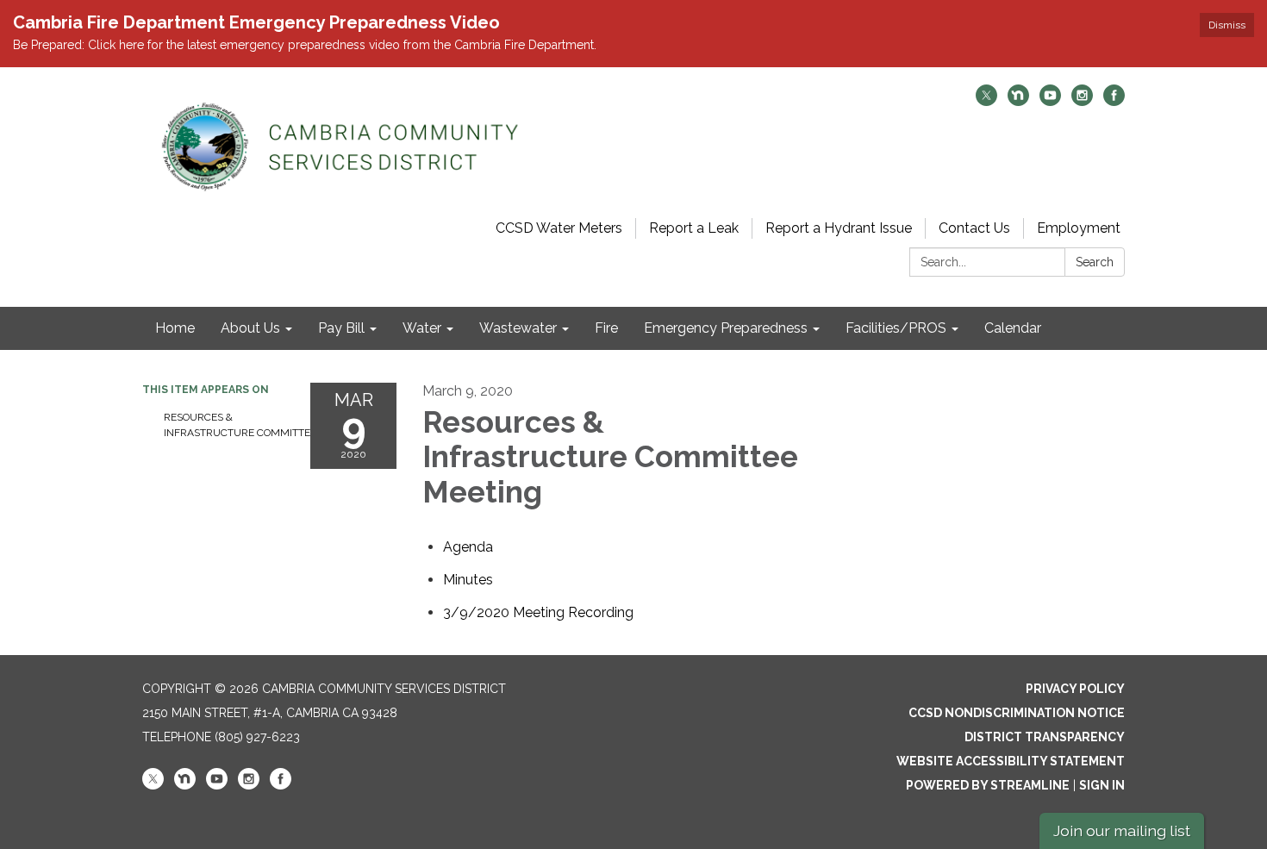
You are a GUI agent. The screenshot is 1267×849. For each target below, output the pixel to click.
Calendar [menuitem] (1012, 328)
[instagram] (1082, 101)
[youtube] (1050, 101)
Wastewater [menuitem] (518, 328)
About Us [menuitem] (250, 328)
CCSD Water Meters (559, 228)
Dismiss (1226, 25)
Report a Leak (694, 228)
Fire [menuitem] (606, 328)
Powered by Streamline (988, 785)
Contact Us (974, 228)
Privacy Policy (1075, 689)
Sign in (1102, 785)
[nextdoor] (1018, 101)
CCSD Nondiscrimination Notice (1016, 713)
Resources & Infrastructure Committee (224, 425)
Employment (1078, 228)
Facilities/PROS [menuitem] (896, 328)
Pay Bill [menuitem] (341, 328)
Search (1095, 262)
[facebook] (1114, 101)
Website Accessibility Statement (1010, 761)
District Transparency (1044, 737)
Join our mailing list (1121, 830)
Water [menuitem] (422, 328)
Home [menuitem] (175, 328)
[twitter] (986, 101)
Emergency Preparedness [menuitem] (726, 328)
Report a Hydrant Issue (838, 228)
